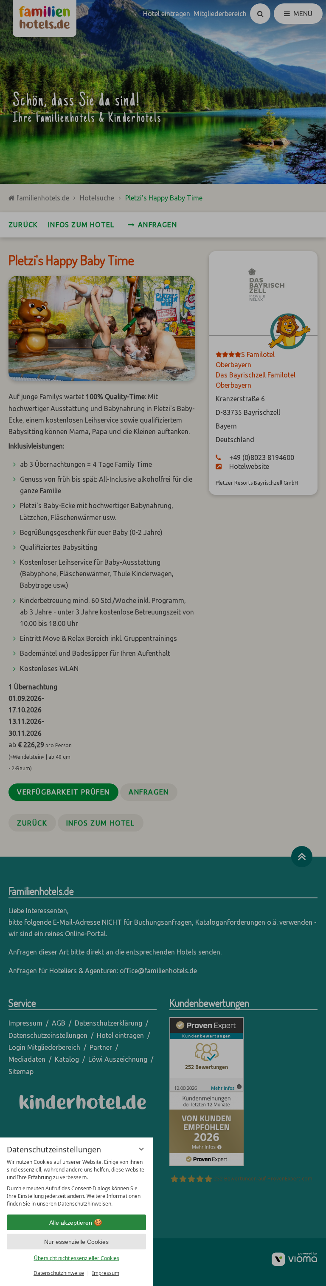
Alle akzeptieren (70, 1222)
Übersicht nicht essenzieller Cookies (76, 1258)
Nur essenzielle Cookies (76, 1241)
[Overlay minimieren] (141, 1148)
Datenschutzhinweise (59, 1273)
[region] (76, 1183)
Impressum (105, 1273)
